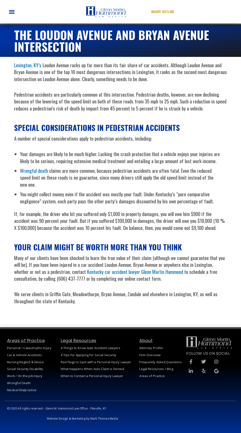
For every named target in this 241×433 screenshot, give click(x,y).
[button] (11, 11)
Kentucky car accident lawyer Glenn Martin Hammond (135, 271)
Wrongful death (34, 170)
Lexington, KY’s (27, 65)
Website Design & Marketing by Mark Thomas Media (82, 419)
